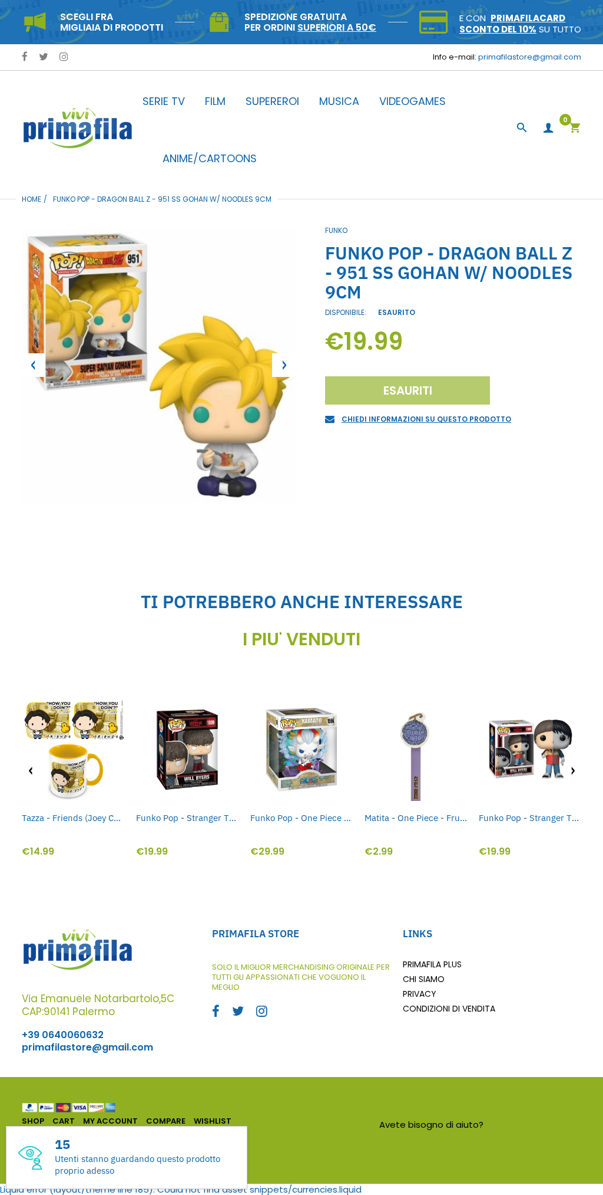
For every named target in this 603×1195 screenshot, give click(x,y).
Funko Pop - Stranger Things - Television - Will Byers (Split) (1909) (530, 817)
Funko (336, 230)
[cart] (574, 129)
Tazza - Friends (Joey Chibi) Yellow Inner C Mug (73, 817)
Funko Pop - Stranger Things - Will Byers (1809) (187, 817)
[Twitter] (43, 57)
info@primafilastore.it (533, 1124)
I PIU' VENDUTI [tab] (301, 639)
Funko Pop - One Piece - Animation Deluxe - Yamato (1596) (301, 817)
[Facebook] (25, 57)
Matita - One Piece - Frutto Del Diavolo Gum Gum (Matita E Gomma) (416, 817)
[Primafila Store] (78, 128)
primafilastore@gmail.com (529, 57)
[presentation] (30, 771)
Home (31, 199)
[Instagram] (63, 57)
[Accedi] (548, 128)
